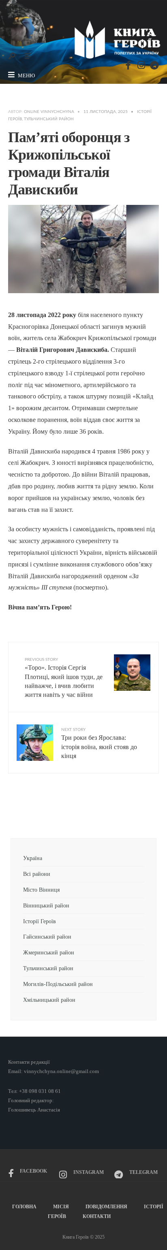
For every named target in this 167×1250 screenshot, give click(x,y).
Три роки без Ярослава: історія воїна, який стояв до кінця (99, 743)
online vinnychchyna (49, 112)
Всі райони (36, 874)
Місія (61, 1207)
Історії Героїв (39, 921)
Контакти (97, 1216)
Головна (24, 1207)
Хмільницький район (50, 1000)
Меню (26, 75)
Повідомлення (106, 1207)
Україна (32, 858)
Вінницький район (46, 905)
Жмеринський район (48, 952)
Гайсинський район (48, 936)
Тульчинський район (49, 119)
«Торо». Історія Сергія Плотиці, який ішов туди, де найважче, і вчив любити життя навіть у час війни (64, 678)
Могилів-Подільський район (58, 984)
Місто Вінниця (41, 889)
